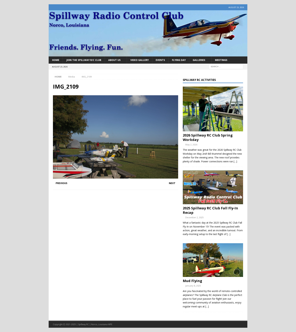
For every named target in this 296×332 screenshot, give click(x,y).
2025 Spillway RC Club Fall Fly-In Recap (210, 210)
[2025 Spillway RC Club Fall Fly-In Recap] (213, 187)
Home (55, 60)
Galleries (199, 60)
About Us (114, 60)
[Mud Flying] (213, 260)
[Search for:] (226, 66)
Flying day (179, 60)
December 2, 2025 (194, 217)
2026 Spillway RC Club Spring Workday (208, 137)
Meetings (221, 60)
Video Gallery (139, 60)
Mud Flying (192, 280)
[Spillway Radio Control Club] (148, 54)
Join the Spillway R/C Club (83, 60)
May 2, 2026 (191, 144)
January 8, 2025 (193, 285)
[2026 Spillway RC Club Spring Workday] (213, 109)
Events (160, 60)
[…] (235, 161)
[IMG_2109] (115, 176)
